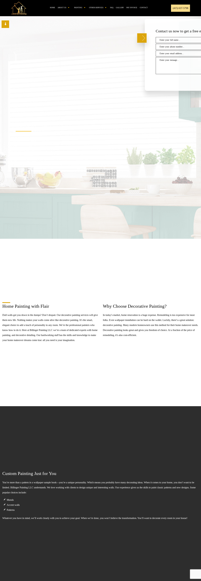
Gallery (120, 7)
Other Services (96, 7)
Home (52, 7)
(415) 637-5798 (180, 8)
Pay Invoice (131, 7)
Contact (144, 7)
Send (185, 79)
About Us (62, 7)
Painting (78, 7)
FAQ (111, 7)
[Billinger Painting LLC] (19, 7)
